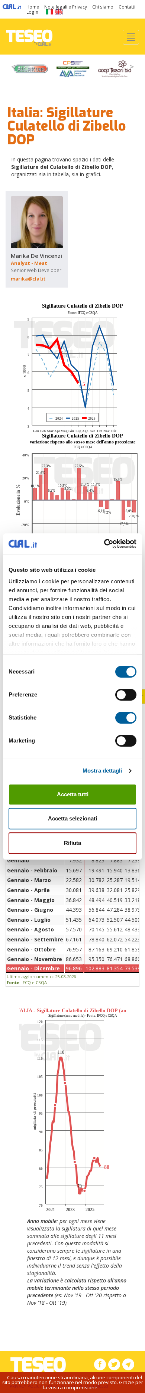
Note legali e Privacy (65, 7)
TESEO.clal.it (38, 1364)
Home (32, 7)
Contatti (127, 7)
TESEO (29, 36)
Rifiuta (72, 843)
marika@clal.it (28, 278)
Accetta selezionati (72, 818)
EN (59, 11)
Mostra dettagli (102, 770)
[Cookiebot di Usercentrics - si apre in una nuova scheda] (104, 543)
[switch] (125, 695)
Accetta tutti (72, 794)
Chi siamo (102, 7)
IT (49, 11)
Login (32, 12)
